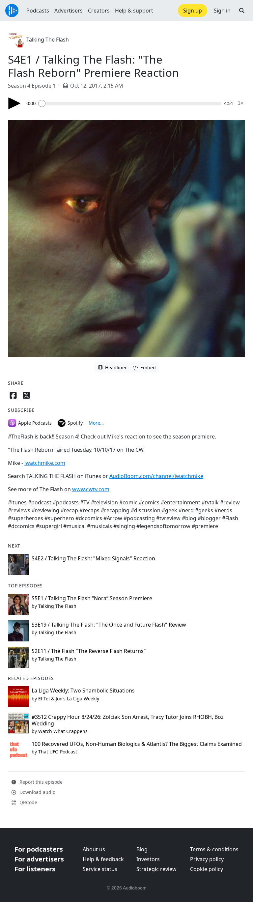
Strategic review (156, 869)
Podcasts (37, 10)
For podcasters (38, 849)
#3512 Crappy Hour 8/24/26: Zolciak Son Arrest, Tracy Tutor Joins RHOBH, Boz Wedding (128, 720)
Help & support (134, 10)
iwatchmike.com (44, 462)
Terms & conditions (214, 849)
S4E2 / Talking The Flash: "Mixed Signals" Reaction (93, 558)
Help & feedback (103, 859)
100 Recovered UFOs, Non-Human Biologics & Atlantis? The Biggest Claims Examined (137, 743)
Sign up (192, 10)
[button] (242, 10)
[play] (14, 103)
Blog (142, 849)
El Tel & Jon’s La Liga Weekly (68, 698)
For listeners (34, 868)
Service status (100, 869)
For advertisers (39, 859)
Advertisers (68, 10)
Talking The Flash (47, 39)
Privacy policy (207, 859)
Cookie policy (206, 869)
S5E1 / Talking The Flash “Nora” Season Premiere (92, 598)
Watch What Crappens (63, 731)
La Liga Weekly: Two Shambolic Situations (83, 690)
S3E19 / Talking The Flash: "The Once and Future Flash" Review (109, 624)
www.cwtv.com (90, 489)
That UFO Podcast (57, 751)
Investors (148, 859)
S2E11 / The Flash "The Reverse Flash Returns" (89, 651)
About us (94, 849)
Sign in (222, 10)
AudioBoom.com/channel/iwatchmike (156, 476)
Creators (99, 10)
